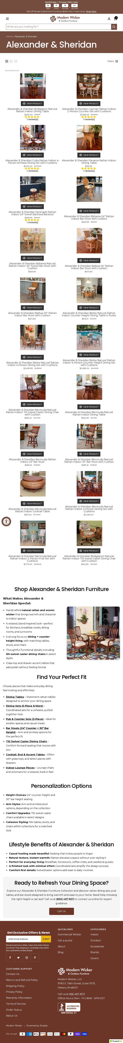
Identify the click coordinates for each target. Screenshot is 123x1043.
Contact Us (12, 974)
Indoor (94, 934)
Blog (60, 952)
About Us (11, 1015)
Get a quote (65, 940)
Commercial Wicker (69, 934)
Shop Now (91, 11)
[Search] (114, 27)
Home (9, 36)
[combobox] (58, 27)
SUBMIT (46, 939)
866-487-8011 (77, 994)
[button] (7, 61)
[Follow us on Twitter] (18, 957)
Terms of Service (16, 1003)
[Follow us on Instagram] (26, 957)
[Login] (109, 19)
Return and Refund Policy (22, 980)
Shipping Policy (15, 986)
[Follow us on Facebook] (10, 957)
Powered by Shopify (37, 1025)
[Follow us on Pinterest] (35, 957)
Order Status (14, 1009)
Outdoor (95, 940)
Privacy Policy (14, 991)
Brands (94, 952)
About (61, 946)
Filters (111, 61)
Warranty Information (19, 997)
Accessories (97, 946)
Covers (94, 958)
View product (34, 103)
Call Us (61, 911)
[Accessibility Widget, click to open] (6, 521)
